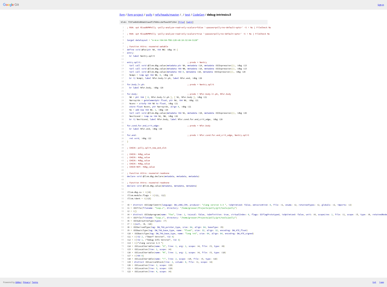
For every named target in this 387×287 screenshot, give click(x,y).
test (187, 14)
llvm (122, 14)
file (181, 22)
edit (189, 22)
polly (149, 14)
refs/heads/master (167, 14)
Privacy (26, 282)
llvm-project (135, 14)
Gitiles (18, 282)
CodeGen (198, 14)
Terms (35, 282)
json (381, 282)
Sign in (381, 4)
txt (374, 282)
